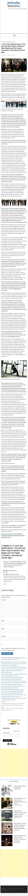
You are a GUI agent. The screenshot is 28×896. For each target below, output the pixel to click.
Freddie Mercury (17, 681)
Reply (5, 583)
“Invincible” (7, 667)
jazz (15, 686)
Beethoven (11, 674)
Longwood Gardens (9, 687)
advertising (19, 8)
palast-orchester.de (8, 534)
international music (9, 686)
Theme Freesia (14, 888)
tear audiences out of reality (11, 696)
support (25, 8)
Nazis (18, 691)
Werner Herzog (11, 700)
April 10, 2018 (12, 55)
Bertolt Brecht (7, 675)
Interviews (8, 41)
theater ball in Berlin (13, 698)
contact (14, 8)
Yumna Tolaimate (18, 805)
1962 (11, 667)
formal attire (10, 681)
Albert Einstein (17, 667)
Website (3, 636)
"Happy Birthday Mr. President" (10, 662)
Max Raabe (17, 689)
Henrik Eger (4, 55)
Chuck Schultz (17, 789)
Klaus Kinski (19, 686)
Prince (8, 693)
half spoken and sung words (11, 684)
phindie (3, 888)
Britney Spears (10, 677)
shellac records (14, 694)
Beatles (7, 674)
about (9, 8)
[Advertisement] (14, 22)
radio (11, 693)
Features (3, 41)
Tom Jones (21, 698)
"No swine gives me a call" (14, 663)
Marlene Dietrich (10, 689)
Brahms (13, 675)
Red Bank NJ (16, 693)
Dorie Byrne (17, 842)
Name (3, 620)
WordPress (19, 888)
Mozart (15, 691)
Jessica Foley (17, 817)
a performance (11, 97)
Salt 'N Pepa (7, 694)
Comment (3, 600)
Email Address (6, 733)
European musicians (9, 679)
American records (16, 669)
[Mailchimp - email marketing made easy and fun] (12, 745)
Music (13, 41)
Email (3, 628)
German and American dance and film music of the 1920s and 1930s (14, 682)
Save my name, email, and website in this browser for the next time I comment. (13, 649)
